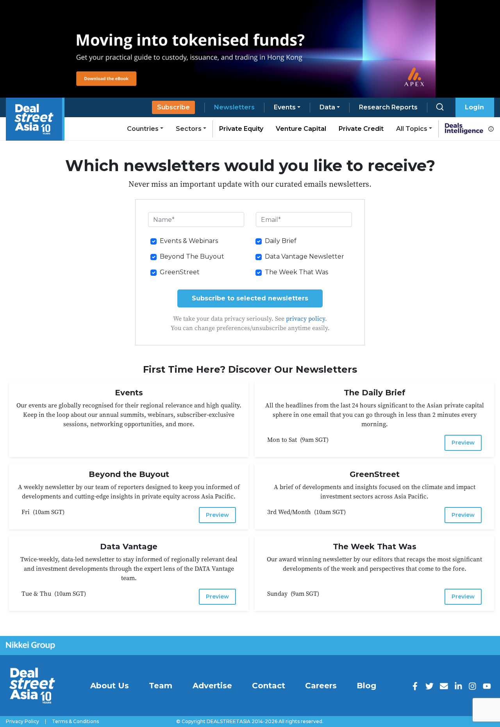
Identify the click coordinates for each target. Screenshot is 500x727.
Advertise (212, 685)
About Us (109, 685)
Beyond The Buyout (192, 256)
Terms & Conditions (75, 721)
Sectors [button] (189, 128)
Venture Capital (301, 128)
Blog (366, 685)
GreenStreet (180, 272)
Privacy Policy (22, 721)
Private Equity (241, 128)
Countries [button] (143, 128)
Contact (268, 685)
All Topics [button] (411, 128)
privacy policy (305, 318)
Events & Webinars (189, 241)
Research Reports (388, 107)
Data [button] (327, 107)
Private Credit (361, 128)
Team (160, 685)
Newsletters (234, 107)
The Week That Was (296, 272)
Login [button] (474, 107)
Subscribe (173, 107)
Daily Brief (280, 241)
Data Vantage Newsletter (304, 256)
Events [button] (285, 107)
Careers (321, 685)
